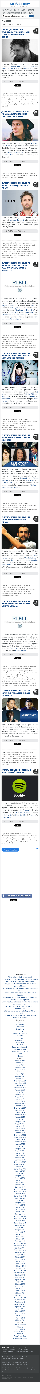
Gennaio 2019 (20, 1133)
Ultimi (22, 1359)
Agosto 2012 (20, 1306)
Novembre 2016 (20, 1191)
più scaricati (26, 681)
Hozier (34, 100)
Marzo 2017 (20, 1182)
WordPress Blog (20, 1336)
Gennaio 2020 (20, 1106)
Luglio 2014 (20, 1255)
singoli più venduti (17, 104)
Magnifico (15, 102)
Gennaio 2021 (20, 1078)
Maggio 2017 (20, 1178)
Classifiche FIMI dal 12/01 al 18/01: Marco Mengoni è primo (16, 519)
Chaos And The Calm (15, 152)
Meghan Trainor (22, 591)
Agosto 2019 (20, 1117)
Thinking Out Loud (19, 255)
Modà (23, 253)
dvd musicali (14, 671)
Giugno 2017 (20, 1176)
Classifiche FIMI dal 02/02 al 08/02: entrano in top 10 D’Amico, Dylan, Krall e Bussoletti (16, 266)
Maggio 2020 (20, 1097)
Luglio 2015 (20, 1227)
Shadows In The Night (25, 310)
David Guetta (21, 836)
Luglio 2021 (20, 1065)
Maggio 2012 (20, 1313)
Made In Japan (22, 679)
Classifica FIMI (16, 245)
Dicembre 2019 (20, 1108)
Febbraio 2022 (20, 1060)
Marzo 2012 (20, 1318)
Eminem (4, 838)
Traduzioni (15, 1359)
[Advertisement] (20, 872)
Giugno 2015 (20, 1230)
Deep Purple (15, 648)
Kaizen (18, 341)
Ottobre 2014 (20, 1248)
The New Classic (7, 844)
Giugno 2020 (20, 1094)
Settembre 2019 (20, 1115)
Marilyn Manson (32, 509)
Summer (33, 815)
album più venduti (11, 243)
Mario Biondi (33, 758)
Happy (26, 810)
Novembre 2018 (20, 1137)
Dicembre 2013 (20, 1270)
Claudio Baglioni (27, 505)
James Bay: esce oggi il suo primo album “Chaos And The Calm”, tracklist (15, 114)
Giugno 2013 (20, 1284)
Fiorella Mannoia (7, 673)
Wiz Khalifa (5, 106)
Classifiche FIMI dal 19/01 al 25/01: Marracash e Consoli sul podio (16, 437)
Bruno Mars (13, 94)
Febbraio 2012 (20, 1320)
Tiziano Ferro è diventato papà (20, 977)
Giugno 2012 (20, 1311)
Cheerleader (30, 94)
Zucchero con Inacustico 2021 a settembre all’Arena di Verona (20, 1016)
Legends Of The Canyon (9, 677)
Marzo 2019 (20, 1128)
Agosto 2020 (20, 1090)
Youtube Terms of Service (19, 1362)
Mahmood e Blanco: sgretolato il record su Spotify (20, 994)
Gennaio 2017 (20, 1187)
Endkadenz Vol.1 (8, 398)
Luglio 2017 (20, 1173)
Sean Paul (8, 104)
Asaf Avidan (26, 585)
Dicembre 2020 (20, 1081)
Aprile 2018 (20, 1153)
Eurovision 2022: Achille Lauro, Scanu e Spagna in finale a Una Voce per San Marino (20, 980)
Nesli (27, 253)
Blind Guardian (22, 335)
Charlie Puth (21, 94)
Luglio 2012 (20, 1309)
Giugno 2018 (20, 1148)
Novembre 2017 (20, 1164)
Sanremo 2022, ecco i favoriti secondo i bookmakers (20, 1007)
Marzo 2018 (20, 1155)
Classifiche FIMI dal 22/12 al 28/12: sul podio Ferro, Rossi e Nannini (16, 693)
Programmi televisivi (20, 1047)
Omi (3, 104)
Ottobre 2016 (20, 1194)
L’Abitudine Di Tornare (11, 487)
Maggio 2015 (20, 1232)
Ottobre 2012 (20, 1302)
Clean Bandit (20, 815)
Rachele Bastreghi (7, 430)
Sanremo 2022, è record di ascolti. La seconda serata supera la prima (20, 998)
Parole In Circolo (31, 558)
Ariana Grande (14, 834)
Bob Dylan (14, 308)
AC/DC (8, 585)
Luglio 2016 (20, 1200)
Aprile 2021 (20, 1072)
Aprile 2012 (20, 1315)
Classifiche (20, 1029)
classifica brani (17, 669)
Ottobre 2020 (20, 1085)
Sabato (33, 760)
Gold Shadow (30, 589)
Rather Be (8, 815)
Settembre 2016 (20, 1196)
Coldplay (13, 836)
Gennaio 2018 (20, 1160)
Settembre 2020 (20, 1087)
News (30, 13)
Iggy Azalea (25, 838)
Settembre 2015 (20, 1223)
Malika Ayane (30, 251)
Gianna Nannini (24, 247)
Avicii (21, 834)
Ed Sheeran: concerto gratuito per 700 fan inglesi (20, 1012)
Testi (3, 1357)
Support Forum (20, 1331)
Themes (20, 1334)
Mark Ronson (33, 102)
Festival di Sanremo (20, 1033)
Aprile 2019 (20, 1126)
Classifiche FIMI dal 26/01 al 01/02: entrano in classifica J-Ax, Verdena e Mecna (16, 355)
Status (33, 485)
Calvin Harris (6, 817)
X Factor (20, 1056)
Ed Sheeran (34, 96)
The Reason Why (7, 685)
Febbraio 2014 (20, 1266)
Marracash (15, 343)
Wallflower (29, 312)
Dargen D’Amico (6, 339)
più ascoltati (32, 840)
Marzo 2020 (20, 1101)
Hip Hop (20, 1038)
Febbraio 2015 (20, 1239)
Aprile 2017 (20, 1180)
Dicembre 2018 (20, 1135)
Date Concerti (6, 1359)
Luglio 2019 (20, 1119)
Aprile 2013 (20, 1288)
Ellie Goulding (6, 98)
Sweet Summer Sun (17, 683)
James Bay (8, 155)
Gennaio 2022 (20, 1063)
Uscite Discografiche (16, 13)
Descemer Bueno (12, 96)
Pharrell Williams (23, 812)
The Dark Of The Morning (9, 177)
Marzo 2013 (20, 1291)
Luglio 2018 (20, 1146)
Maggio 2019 (20, 1124)
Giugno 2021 (20, 1067)
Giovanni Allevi (16, 423)
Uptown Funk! (12, 257)
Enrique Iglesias (16, 98)
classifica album (6, 245)
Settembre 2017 (20, 1169)
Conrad (4, 96)
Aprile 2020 (20, 1099)
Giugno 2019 (20, 1121)
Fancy (9, 838)
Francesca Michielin (8, 100)
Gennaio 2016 (20, 1214)
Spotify (11, 842)
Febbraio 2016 (20, 1212)
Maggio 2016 (20, 1205)
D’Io (32, 305)
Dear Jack (25, 245)
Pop (3, 13)
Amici (23, 10)
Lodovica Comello (27, 341)
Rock (16, 10)
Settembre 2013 (20, 1277)
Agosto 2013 (20, 1279)
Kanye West (33, 838)
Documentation (20, 1325)
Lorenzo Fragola (22, 677)
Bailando (33, 667)
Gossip (20, 1036)
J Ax (22, 249)
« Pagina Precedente (10, 850)
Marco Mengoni (23, 102)
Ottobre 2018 (20, 1139)
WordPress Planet (20, 1338)
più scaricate (33, 253)
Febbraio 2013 (20, 1293)
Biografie (24, 1357)
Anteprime (20, 1024)
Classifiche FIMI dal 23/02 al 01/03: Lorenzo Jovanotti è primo (16, 185)
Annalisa (20, 243)
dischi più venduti (24, 96)
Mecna (11, 427)
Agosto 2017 (20, 1171)
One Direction (10, 681)
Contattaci (7, 10)
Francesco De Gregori (8, 589)
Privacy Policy (6, 1362)
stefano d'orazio (20, 1049)
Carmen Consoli (23, 419)
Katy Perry (5, 840)
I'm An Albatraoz (11, 675)
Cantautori (20, 1027)
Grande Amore (6, 249)
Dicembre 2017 (20, 1162)
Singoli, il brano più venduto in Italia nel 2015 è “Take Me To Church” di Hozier (16, 33)
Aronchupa (26, 667)
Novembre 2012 (20, 1300)
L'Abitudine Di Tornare (8, 509)
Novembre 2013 (20, 1273)
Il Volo (18, 249)
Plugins (20, 1327)
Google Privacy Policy (8, 1364)
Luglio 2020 (20, 1092)
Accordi (18, 1357)
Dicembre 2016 (20, 1189)
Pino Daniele (6, 565)
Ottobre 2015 (20, 1221)
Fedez (23, 98)
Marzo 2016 (20, 1209)
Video (20, 1054)
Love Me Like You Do (19, 251)
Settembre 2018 (20, 1142)
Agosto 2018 (20, 1144)
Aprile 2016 (20, 1207)
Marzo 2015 (20, 1236)
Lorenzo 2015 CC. (7, 251)
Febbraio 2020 (20, 1103)
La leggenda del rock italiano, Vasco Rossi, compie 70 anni (20, 985)
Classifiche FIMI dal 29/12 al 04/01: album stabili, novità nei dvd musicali (16, 603)
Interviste (20, 1042)
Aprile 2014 (20, 1261)
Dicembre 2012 (20, 1297)
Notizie (30, 10)
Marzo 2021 (20, 1074)
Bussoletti (7, 314)
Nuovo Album (24, 175)
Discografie (10, 1357)
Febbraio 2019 (20, 1130)
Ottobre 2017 (20, 1166)
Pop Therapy (21, 314)
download (31, 245)
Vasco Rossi (26, 430)
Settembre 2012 (20, 1304)
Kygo (9, 102)
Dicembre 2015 (20, 1216)
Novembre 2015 (20, 1218)
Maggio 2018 (20, 1151)
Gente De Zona (19, 100)
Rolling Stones (33, 175)
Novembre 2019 (20, 1110)
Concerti (20, 1031)
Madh (9, 758)
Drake (27, 836)
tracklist (20, 177)
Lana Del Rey (13, 840)
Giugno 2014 (20, 1257)
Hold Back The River (29, 173)
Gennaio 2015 (20, 1241)
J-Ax (22, 317)
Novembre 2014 (20, 1246)
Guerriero (28, 100)
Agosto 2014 (20, 1252)
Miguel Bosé (18, 427)
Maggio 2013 (20, 1286)
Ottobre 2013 (20, 1275)
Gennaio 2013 (20, 1295)
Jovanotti (27, 68)
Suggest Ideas (20, 1329)
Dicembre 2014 (20, 1243)
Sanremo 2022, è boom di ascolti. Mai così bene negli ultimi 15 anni (20, 1003)
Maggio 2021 (20, 1069)
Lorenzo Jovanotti (17, 220)
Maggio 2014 (20, 1259)
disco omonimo (32, 560)
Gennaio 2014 (20, 1268)
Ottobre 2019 (20, 1112)
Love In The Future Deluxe (10, 679)
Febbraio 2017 (20, 1185)
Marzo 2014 (20, 1264)
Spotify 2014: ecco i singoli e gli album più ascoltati (16, 771)
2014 (7, 834)
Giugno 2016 (20, 1203)
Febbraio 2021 (20, 1076)
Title (29, 593)
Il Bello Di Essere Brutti (8, 425)
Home (4, 25)
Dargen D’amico (8, 305)
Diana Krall (14, 312)
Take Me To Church (30, 104)
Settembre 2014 (20, 1250)
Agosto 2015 (20, 1225)
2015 (7, 94)
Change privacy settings (23, 1364)
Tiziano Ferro (30, 255)
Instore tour (20, 1040)
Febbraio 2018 (20, 1157)
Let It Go (16, 175)
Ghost (35, 421)
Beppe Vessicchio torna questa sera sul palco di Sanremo (20, 989)
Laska (21, 425)
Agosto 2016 (20, 1198)
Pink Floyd (15, 593)
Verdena (32, 396)
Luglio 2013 (20, 1282)
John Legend (21, 675)
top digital (5, 257)
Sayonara (5, 762)
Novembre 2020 (20, 1083)
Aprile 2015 (20, 1234)
